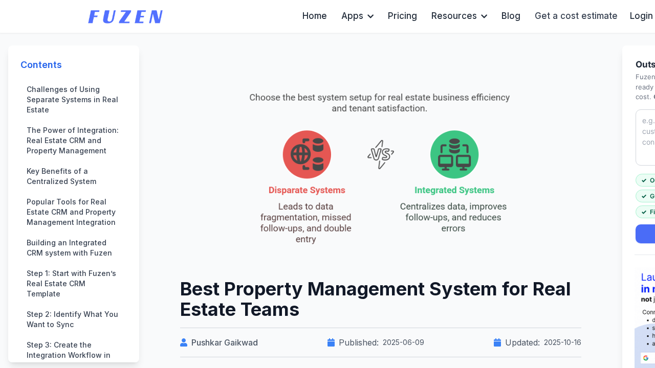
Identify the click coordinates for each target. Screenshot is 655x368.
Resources (454, 16)
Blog (510, 16)
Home (314, 16)
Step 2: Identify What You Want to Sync (72, 319)
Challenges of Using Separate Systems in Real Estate (72, 99)
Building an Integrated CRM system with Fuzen (70, 247)
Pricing (402, 16)
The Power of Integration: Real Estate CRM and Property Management (73, 140)
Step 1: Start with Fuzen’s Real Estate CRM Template (71, 283)
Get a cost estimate (576, 16)
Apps (352, 16)
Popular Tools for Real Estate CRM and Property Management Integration (71, 211)
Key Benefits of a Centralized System (61, 176)
